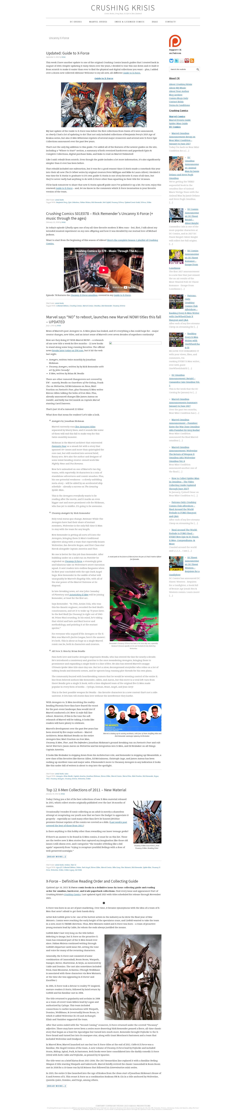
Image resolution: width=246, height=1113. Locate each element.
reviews (67, 865)
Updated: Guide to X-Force (67, 53)
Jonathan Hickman (93, 776)
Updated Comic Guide (132, 202)
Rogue (156, 776)
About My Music (177, 88)
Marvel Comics (88, 306)
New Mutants (126, 867)
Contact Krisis (176, 101)
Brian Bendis (68, 776)
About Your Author (179, 91)
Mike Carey (116, 867)
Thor (48, 779)
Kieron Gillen (105, 776)
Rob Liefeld (107, 202)
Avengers (59, 776)
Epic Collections (73, 202)
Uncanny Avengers (57, 779)
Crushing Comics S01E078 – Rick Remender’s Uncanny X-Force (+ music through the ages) (99, 216)
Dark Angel (86, 867)
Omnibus (97, 306)
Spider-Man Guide (178, 123)
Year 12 (73, 865)
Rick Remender (96, 202)
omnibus (84, 295)
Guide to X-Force (104, 78)
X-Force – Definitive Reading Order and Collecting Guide (92, 881)
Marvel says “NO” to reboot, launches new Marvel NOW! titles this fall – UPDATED (103, 319)
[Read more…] (56, 857)
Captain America (80, 776)
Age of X (59, 867)
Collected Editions (62, 306)
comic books (59, 200)
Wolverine (81, 779)
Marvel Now (127, 776)
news (66, 774)
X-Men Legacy (69, 870)
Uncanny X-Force (117, 202)
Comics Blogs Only (178, 98)
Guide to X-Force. (132, 73)
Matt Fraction (137, 776)
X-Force (143, 202)
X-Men (149, 202)
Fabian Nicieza (85, 202)
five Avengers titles (85, 426)
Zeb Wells (78, 870)
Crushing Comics (76, 306)
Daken (78, 867)
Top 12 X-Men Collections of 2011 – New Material (86, 789)
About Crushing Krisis (180, 84)
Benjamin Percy (61, 202)
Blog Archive (175, 95)
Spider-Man (147, 867)
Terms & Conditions (179, 105)
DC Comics (175, 127)
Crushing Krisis (123, 8)
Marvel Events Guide (180, 120)
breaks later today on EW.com (67, 350)
